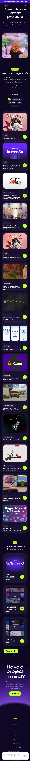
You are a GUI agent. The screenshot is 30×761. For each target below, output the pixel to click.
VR (10, 77)
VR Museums (20, 81)
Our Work (15, 732)
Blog (15, 739)
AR (7, 77)
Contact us (15, 743)
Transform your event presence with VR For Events (14, 1)
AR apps (24, 79)
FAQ (15, 735)
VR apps (14, 81)
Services (15, 728)
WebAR (4, 81)
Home (15, 724)
